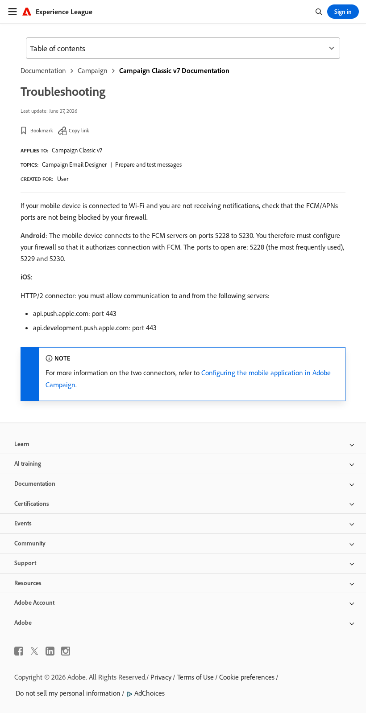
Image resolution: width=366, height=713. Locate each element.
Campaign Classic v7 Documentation (174, 70)
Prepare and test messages (148, 164)
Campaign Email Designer (74, 164)
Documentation (43, 70)
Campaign (93, 70)
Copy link (79, 130)
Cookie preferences (246, 676)
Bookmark (41, 130)
